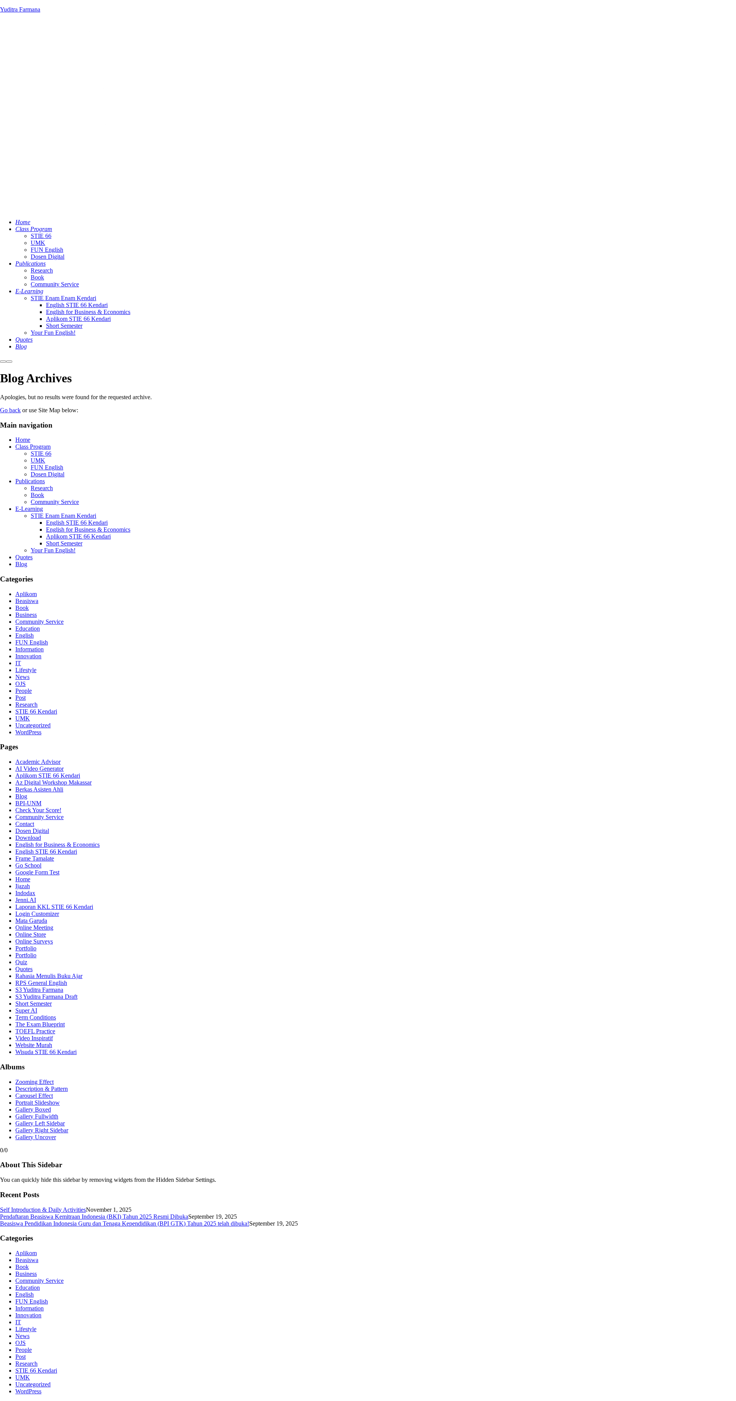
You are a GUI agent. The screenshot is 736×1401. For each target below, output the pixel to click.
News (22, 677)
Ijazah (22, 886)
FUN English (47, 467)
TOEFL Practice (35, 1031)
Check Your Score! (38, 810)
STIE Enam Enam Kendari (63, 515)
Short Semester (64, 543)
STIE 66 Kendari (36, 711)
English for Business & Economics (88, 529)
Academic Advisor (38, 761)
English (24, 635)
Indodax (25, 893)
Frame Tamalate (34, 858)
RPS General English (41, 983)
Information (29, 649)
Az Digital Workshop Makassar (53, 782)
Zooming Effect (34, 1082)
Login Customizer (37, 913)
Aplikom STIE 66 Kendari (78, 536)
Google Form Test (37, 872)
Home (22, 439)
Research (42, 488)
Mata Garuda (31, 920)
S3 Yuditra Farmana (39, 989)
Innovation (28, 656)
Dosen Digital (47, 474)
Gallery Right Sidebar (41, 1130)
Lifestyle (25, 670)
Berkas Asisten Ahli (39, 789)
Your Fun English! (53, 550)
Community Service (55, 502)
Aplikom (26, 594)
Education (27, 628)
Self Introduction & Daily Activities (43, 1209)
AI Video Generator (39, 768)
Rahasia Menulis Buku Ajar (48, 976)
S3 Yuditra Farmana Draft (46, 996)
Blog (21, 564)
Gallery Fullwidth (36, 1116)
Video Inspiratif (34, 1038)
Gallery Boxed (33, 1109)
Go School (28, 865)
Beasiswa (26, 601)
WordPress (28, 732)
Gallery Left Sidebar (40, 1123)
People (23, 690)
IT (18, 663)
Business (26, 614)
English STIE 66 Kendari (77, 522)
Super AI (26, 1010)
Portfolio (25, 948)
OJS (20, 684)
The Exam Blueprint (40, 1024)
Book (37, 495)
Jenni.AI (25, 900)
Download (28, 837)
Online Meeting (34, 927)
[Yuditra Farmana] (96, 209)
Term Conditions (35, 1017)
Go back (10, 410)
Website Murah (33, 1045)
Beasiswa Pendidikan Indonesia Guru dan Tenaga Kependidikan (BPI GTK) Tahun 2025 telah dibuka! (124, 1223)
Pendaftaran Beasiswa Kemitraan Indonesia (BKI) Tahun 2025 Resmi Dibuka (94, 1216)
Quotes (24, 557)
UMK (38, 460)
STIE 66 (41, 453)
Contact (24, 824)
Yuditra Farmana (20, 9)
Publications (30, 481)
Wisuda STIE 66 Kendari (46, 1052)
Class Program (33, 446)
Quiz (21, 962)
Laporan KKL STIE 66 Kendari (54, 907)
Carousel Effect (34, 1095)
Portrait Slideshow (37, 1102)
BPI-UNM (28, 803)
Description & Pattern (41, 1088)
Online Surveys (34, 941)
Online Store (30, 934)
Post (20, 697)
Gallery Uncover (35, 1137)
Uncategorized (33, 725)
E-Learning (29, 509)
